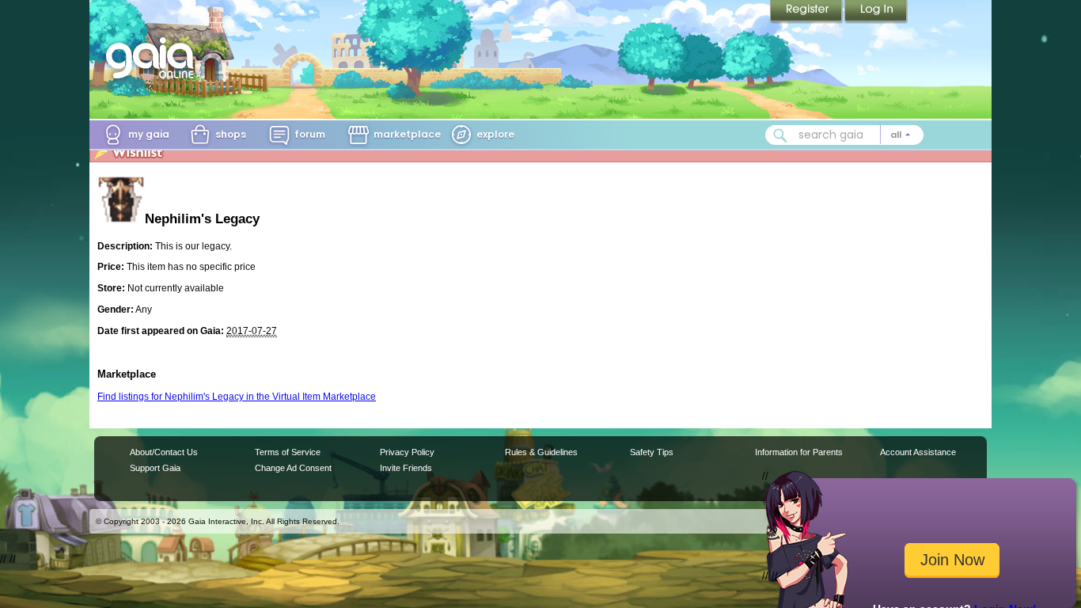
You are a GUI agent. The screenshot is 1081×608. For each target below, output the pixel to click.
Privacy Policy (407, 452)
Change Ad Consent (293, 468)
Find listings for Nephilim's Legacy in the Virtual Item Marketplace (236, 396)
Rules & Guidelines (541, 452)
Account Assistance (918, 452)
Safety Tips (651, 452)
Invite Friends (406, 468)
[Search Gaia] (780, 135)
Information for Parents (799, 452)
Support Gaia (155, 468)
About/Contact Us (164, 452)
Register (807, 12)
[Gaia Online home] (153, 57)
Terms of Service (288, 452)
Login (876, 12)
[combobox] (844, 135)
